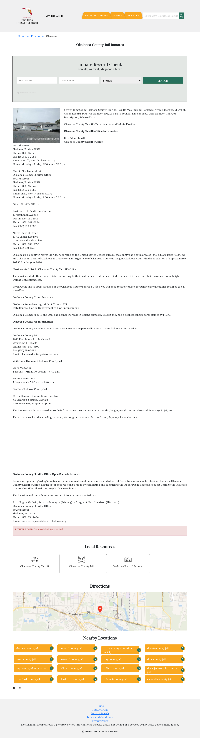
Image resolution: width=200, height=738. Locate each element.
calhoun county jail (71, 668)
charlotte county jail (72, 679)
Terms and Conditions (100, 717)
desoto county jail (158, 648)
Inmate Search (100, 713)
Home (21, 36)
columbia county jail (115, 679)
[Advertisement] (100, 447)
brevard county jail (71, 648)
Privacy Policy (100, 720)
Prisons (117, 15)
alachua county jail (27, 648)
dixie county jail (156, 659)
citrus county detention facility (117, 650)
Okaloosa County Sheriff (34, 566)
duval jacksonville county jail (162, 670)
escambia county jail (159, 679)
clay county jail (112, 659)
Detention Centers (96, 15)
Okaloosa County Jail (81, 566)
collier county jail (113, 668)
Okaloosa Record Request (128, 566)
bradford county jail (28, 679)
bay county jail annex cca (31, 668)
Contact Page (100, 709)
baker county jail (26, 659)
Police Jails (133, 15)
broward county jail (71, 659)
